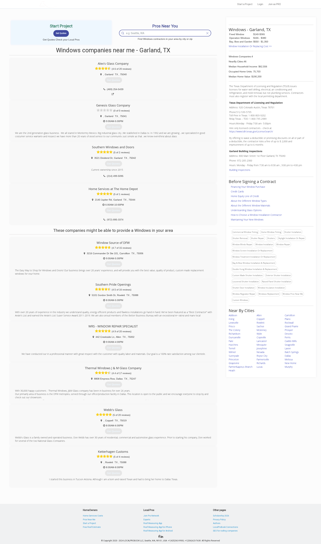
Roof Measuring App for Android (158, 531)
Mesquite (261, 344)
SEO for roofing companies (225, 531)
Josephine (262, 348)
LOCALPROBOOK (59, 4)
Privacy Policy (219, 519)
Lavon (288, 348)
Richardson (234, 333)
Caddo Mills (291, 341)
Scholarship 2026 (221, 516)
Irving (231, 319)
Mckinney (261, 330)
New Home (290, 363)
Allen (259, 315)
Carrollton (290, 315)
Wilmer (232, 352)
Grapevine (234, 363)
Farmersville (263, 359)
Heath (232, 370)
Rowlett (260, 322)
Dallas (288, 355)
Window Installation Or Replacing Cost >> (250, 46)
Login (260, 4)
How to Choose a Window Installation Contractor (256, 214)
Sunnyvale (234, 355)
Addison (233, 315)
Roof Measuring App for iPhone (157, 527)
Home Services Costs (93, 516)
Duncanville (235, 337)
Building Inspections (239, 169)
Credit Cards (237, 191)
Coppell (260, 319)
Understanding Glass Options (246, 210)
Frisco (232, 326)
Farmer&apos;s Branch (240, 366)
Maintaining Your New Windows (247, 219)
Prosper (289, 330)
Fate (231, 341)
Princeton (234, 359)
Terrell (232, 348)
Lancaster (262, 341)
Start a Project (244, 4)
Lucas (260, 366)
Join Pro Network (151, 516)
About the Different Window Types (249, 200)
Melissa (289, 359)
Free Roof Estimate (92, 527)
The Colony (234, 330)
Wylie (259, 333)
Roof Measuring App (152, 523)
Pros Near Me (89, 519)
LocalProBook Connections (225, 527)
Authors (216, 523)
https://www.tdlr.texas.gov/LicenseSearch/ (251, 131)
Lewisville (233, 322)
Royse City (262, 355)
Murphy (289, 366)
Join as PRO (274, 4)
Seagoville (290, 344)
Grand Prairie (291, 326)
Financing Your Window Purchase (248, 186)
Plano (287, 319)
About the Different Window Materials (250, 205)
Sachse (260, 326)
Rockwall (289, 322)
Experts (146, 519)
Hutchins (233, 344)
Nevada (260, 352)
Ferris (288, 337)
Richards (261, 363)
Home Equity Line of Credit (245, 196)
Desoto (288, 333)
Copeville (261, 337)
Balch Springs (292, 352)
